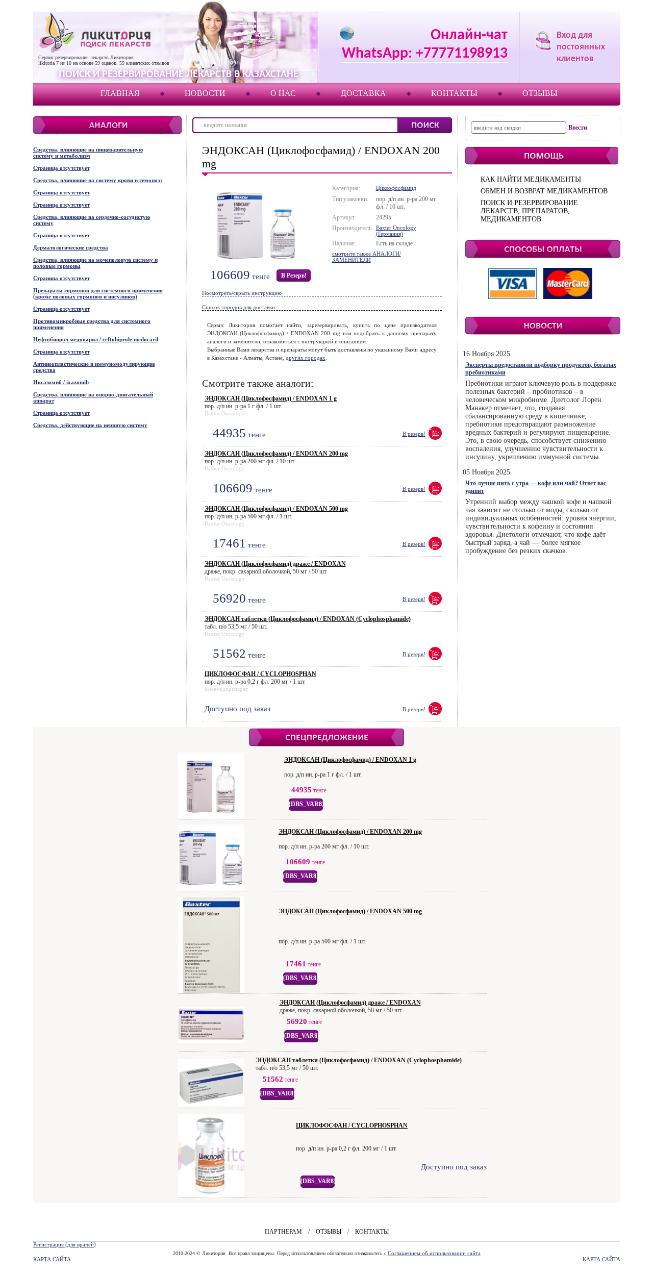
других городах (305, 358)
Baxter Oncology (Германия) (396, 230)
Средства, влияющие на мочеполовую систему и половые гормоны (95, 263)
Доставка (363, 93)
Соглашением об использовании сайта (434, 1253)
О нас (283, 93)
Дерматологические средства (70, 247)
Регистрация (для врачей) (64, 1244)
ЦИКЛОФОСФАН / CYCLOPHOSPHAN (260, 674)
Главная (120, 93)
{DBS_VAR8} (306, 804)
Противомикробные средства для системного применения (91, 324)
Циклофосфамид (396, 188)
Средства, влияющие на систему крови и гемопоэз (97, 180)
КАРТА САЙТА (52, 1259)
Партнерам (283, 1231)
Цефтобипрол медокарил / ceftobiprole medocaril (95, 339)
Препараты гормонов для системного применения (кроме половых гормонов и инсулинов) (98, 293)
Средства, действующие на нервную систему (90, 425)
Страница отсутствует (61, 168)
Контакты (454, 93)
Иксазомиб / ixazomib (61, 382)
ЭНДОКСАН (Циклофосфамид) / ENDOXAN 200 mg (276, 453)
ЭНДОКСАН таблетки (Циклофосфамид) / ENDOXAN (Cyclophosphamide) (308, 618)
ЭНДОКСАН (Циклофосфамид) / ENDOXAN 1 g (271, 398)
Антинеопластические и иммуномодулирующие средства (94, 367)
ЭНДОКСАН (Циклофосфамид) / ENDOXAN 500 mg (276, 508)
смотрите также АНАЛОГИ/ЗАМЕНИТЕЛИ (366, 257)
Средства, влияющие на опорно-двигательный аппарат (93, 397)
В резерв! (294, 275)
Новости (205, 93)
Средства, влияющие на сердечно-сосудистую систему (91, 220)
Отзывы (540, 93)
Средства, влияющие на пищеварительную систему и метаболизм (88, 152)
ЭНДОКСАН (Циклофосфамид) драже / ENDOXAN (275, 563)
